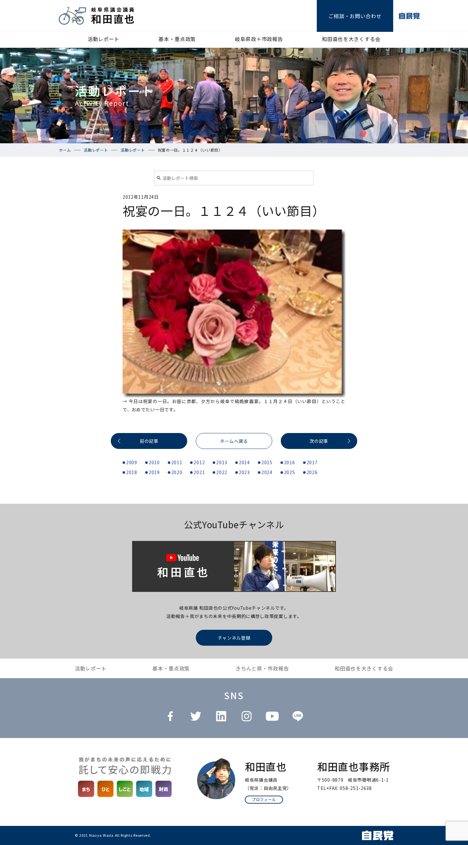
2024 (267, 472)
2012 (199, 462)
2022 (221, 472)
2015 (267, 462)
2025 (289, 472)
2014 (244, 462)
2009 (131, 462)
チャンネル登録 (234, 638)
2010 (154, 462)
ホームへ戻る (234, 441)
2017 (312, 462)
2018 (131, 472)
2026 (312, 472)
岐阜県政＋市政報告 (259, 39)
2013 (221, 462)
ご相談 (354, 16)
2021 (199, 472)
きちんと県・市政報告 (262, 668)
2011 (176, 462)
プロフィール (264, 799)
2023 (244, 472)
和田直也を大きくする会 (351, 39)
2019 (154, 472)
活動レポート (103, 39)
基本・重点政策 (177, 39)
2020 (176, 472)
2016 (289, 462)
